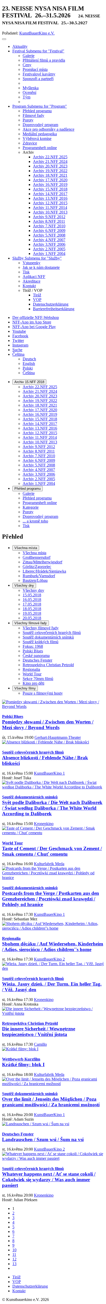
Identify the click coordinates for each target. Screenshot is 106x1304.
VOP (16, 1281)
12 (14, 1259)
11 (14, 1254)
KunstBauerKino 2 (49, 959)
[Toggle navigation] (4, 39)
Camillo (40, 1044)
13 (14, 1264)
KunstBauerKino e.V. (37, 33)
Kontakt (18, 1291)
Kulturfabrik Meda (49, 864)
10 (14, 1250)
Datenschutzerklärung (30, 1286)
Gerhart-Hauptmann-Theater (57, 737)
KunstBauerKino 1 (49, 773)
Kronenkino (44, 823)
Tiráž (16, 1277)
